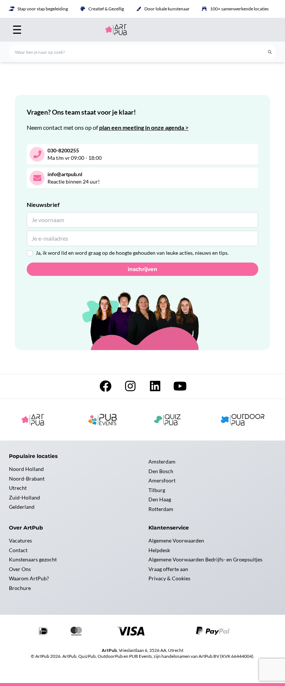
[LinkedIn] (155, 388)
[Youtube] (180, 388)
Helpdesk (159, 550)
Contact (18, 550)
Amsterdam (162, 461)
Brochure (20, 588)
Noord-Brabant (27, 478)
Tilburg (156, 490)
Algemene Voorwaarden (176, 540)
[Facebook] (106, 388)
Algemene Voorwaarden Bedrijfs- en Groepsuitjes (205, 559)
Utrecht (18, 488)
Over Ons (20, 569)
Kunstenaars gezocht (33, 559)
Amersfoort (162, 480)
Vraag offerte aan (168, 569)
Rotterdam (160, 509)
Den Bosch (160, 471)
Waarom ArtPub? (29, 578)
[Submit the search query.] (270, 52)
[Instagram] (130, 388)
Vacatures (20, 540)
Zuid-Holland (24, 497)
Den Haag (159, 499)
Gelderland (22, 507)
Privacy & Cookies (169, 578)
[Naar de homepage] (142, 30)
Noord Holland (26, 469)
